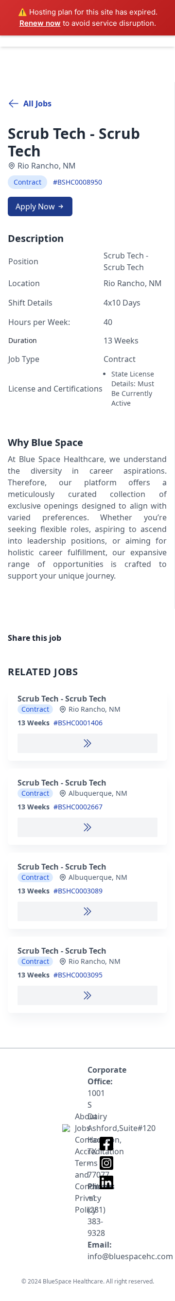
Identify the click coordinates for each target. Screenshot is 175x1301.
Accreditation (81, 1151)
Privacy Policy (81, 1204)
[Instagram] (106, 1163)
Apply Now (35, 206)
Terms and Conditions (81, 1175)
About (81, 1116)
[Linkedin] (106, 1182)
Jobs (81, 1128)
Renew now (40, 23)
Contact (81, 1139)
